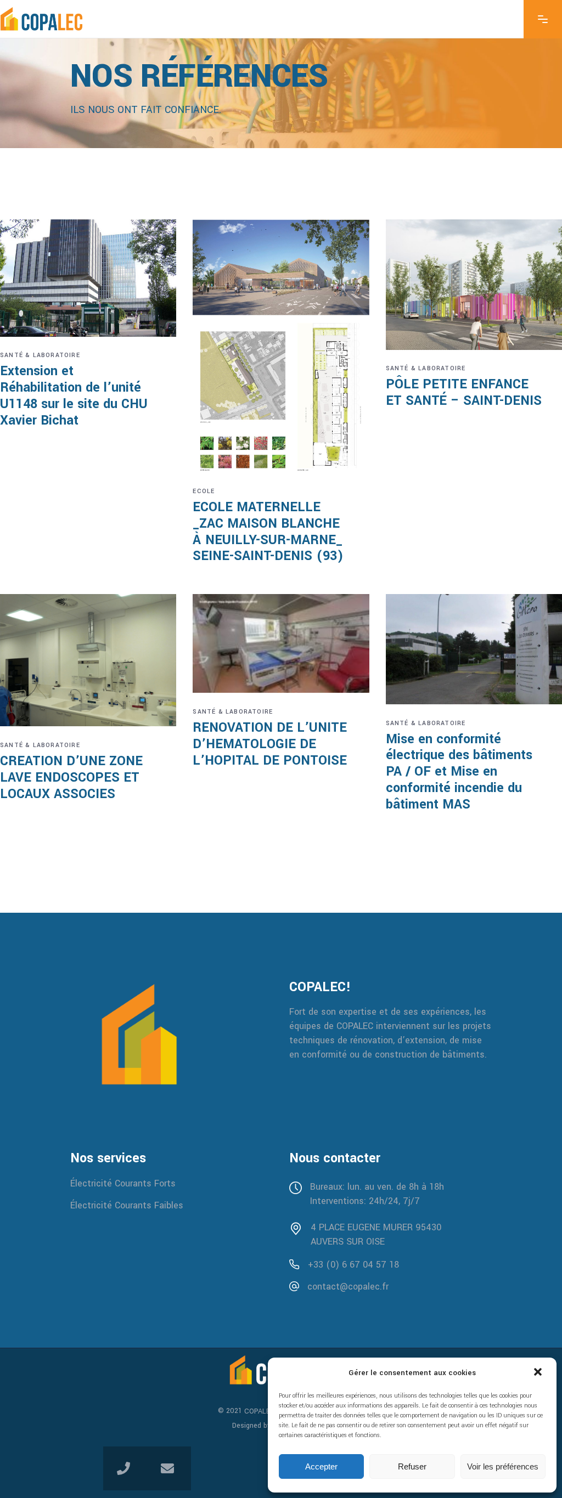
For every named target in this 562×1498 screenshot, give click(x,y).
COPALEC (259, 1411)
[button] (539, 1373)
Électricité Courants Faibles (126, 1205)
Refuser (412, 1466)
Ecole (204, 491)
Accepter (321, 1466)
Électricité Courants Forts (123, 1183)
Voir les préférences (502, 1466)
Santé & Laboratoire (40, 355)
